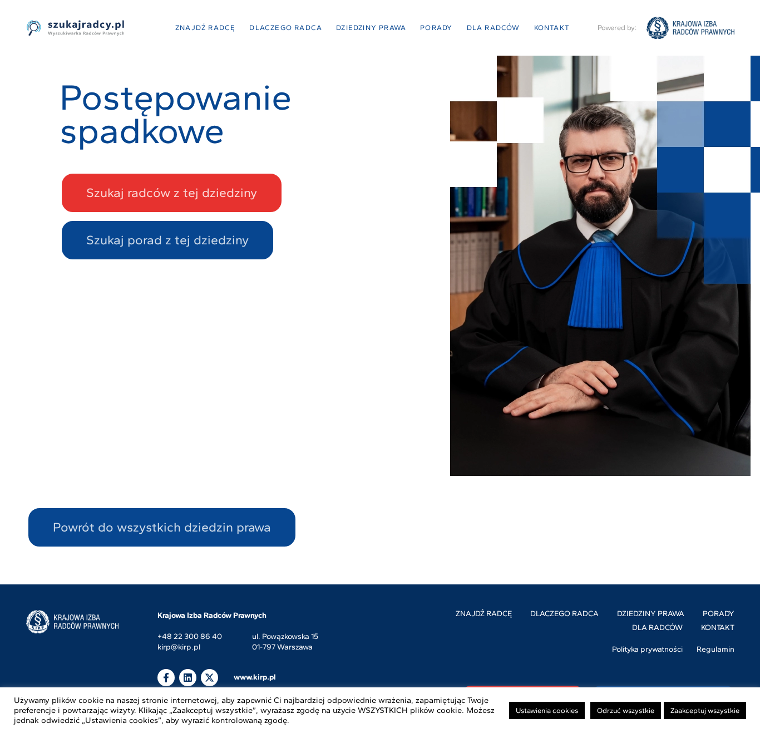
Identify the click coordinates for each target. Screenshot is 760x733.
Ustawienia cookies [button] (547, 710)
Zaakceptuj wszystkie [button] (704, 710)
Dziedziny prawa (371, 27)
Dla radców (493, 27)
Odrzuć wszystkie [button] (625, 710)
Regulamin (715, 649)
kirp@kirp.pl (178, 647)
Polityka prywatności (647, 649)
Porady (436, 27)
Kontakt (552, 27)
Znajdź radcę (205, 27)
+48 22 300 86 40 (189, 637)
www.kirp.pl (255, 677)
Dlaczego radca (285, 27)
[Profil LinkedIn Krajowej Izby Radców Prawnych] (187, 677)
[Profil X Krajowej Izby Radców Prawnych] (209, 677)
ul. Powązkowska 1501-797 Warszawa (285, 642)
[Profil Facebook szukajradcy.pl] (166, 677)
